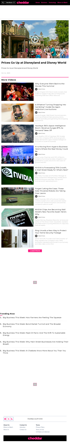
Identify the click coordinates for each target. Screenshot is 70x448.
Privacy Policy (40, 427)
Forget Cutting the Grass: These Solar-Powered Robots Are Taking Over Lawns (50, 190)
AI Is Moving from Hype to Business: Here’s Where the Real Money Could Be (51, 149)
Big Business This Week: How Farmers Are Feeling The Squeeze (32, 317)
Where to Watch (62, 2)
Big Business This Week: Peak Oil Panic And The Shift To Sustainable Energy (34, 334)
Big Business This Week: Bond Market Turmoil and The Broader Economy (32, 325)
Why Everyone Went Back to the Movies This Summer (49, 85)
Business (44, 2)
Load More (35, 251)
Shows (38, 2)
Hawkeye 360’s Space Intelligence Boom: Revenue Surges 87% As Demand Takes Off (50, 128)
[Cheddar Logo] (23, 2)
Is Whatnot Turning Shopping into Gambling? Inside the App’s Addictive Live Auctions (50, 107)
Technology (52, 2)
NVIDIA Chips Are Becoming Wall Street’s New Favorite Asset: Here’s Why (50, 211)
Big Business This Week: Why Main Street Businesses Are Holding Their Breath (35, 343)
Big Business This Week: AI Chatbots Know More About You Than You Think (34, 352)
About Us (6, 429)
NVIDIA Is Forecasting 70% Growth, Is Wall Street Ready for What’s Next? (51, 168)
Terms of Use (40, 429)
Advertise (22, 427)
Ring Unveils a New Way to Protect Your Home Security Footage (50, 231)
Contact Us (23, 429)
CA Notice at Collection (43, 432)
